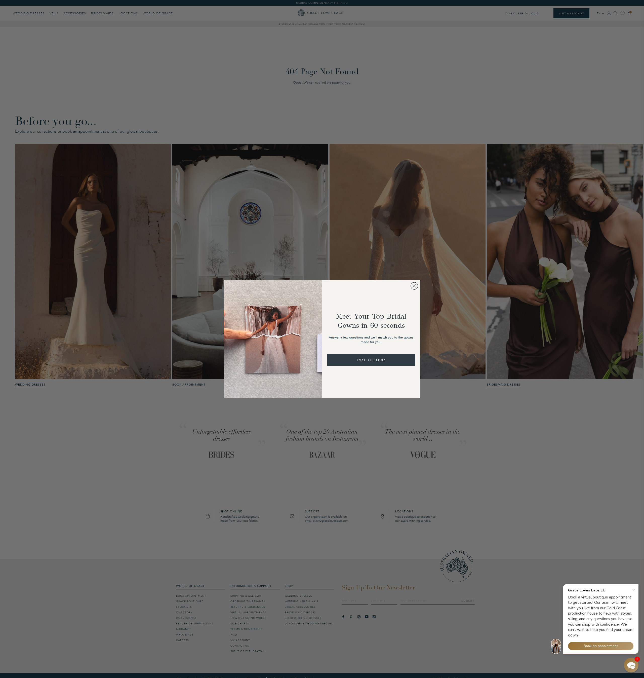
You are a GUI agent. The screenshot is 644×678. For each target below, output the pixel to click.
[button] (631, 665)
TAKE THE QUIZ (371, 360)
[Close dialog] (414, 286)
